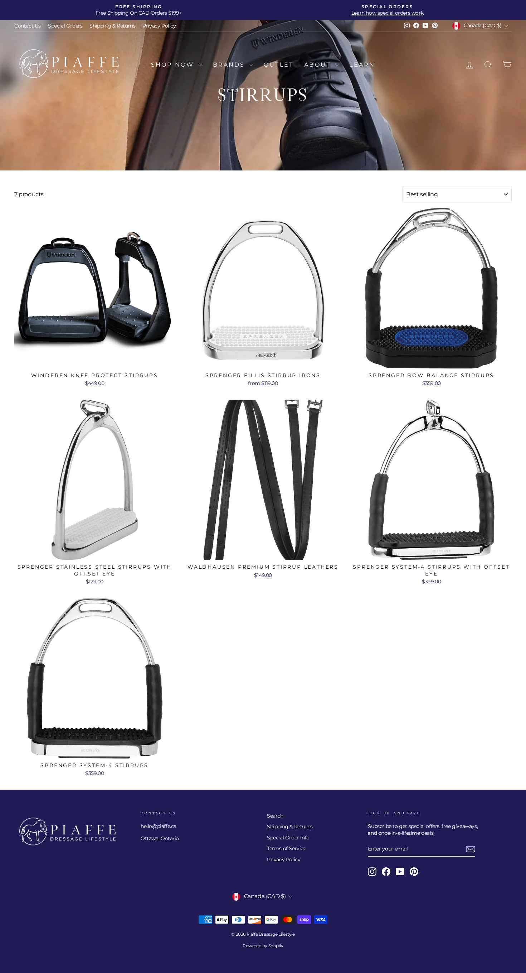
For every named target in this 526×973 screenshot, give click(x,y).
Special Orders (65, 26)
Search (275, 816)
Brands (230, 64)
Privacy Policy (159, 26)
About (318, 64)
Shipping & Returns (112, 26)
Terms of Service (286, 848)
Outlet (278, 64)
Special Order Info (288, 837)
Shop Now (174, 64)
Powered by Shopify (263, 945)
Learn (362, 64)
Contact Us (27, 26)
